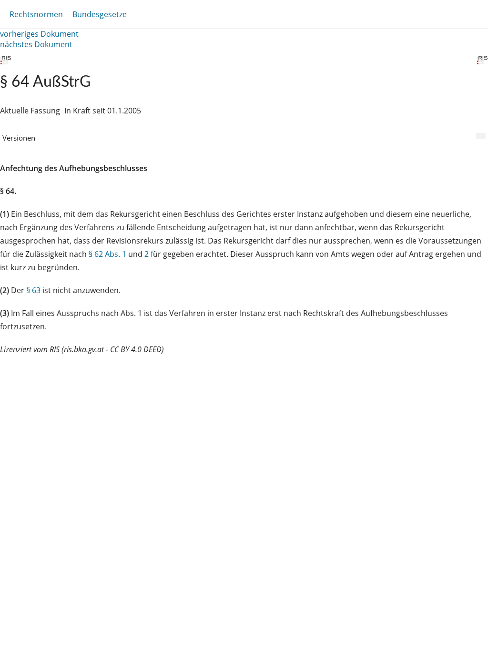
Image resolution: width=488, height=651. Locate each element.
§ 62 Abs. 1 (107, 254)
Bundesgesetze (99, 14)
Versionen (18, 137)
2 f (148, 254)
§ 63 (33, 290)
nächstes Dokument (36, 44)
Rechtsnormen (36, 14)
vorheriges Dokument (39, 34)
